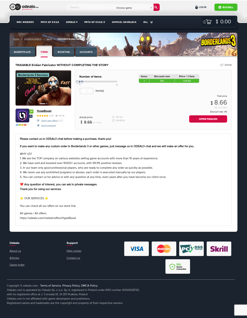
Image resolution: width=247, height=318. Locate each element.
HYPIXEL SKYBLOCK (124, 22)
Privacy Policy (71, 285)
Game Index (17, 264)
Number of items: (90, 76)
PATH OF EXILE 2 (94, 22)
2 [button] (46, 103)
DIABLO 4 (71, 22)
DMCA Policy (89, 285)
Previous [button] (18, 87)
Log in (202, 7)
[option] (43, 88)
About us (15, 250)
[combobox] (132, 7)
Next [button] (68, 87)
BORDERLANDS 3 (32, 39)
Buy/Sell (227, 7)
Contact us (73, 257)
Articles (14, 257)
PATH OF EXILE (50, 22)
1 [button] (42, 103)
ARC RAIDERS (25, 22)
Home (16, 39)
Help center (74, 250)
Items (49, 39)
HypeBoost (44, 111)
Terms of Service (50, 285)
